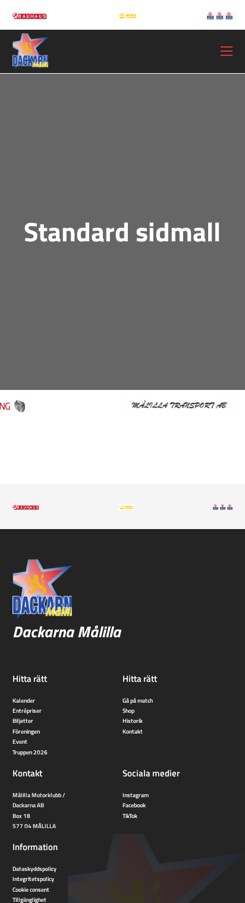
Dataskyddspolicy (34, 868)
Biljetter (22, 720)
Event (19, 741)
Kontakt (132, 731)
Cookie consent (30, 889)
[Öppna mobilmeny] (227, 51)
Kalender (23, 700)
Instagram (135, 795)
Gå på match (137, 700)
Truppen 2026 (30, 752)
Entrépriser (27, 710)
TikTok (129, 815)
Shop (128, 710)
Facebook (134, 805)
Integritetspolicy (33, 878)
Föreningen (26, 731)
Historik (132, 720)
